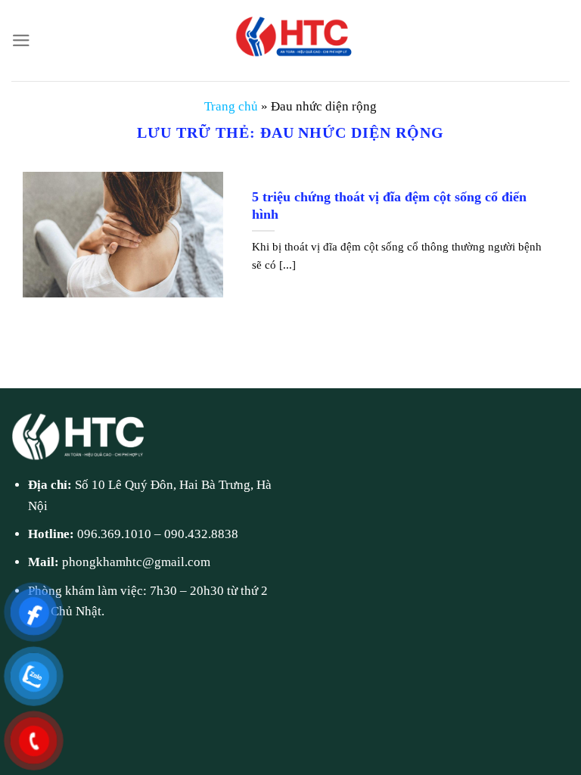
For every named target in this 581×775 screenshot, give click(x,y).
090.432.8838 (201, 534)
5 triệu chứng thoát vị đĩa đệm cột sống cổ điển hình (389, 205)
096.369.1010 (114, 534)
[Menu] (21, 40)
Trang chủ (231, 106)
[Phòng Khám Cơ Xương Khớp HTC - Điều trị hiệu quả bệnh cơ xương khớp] (290, 40)
